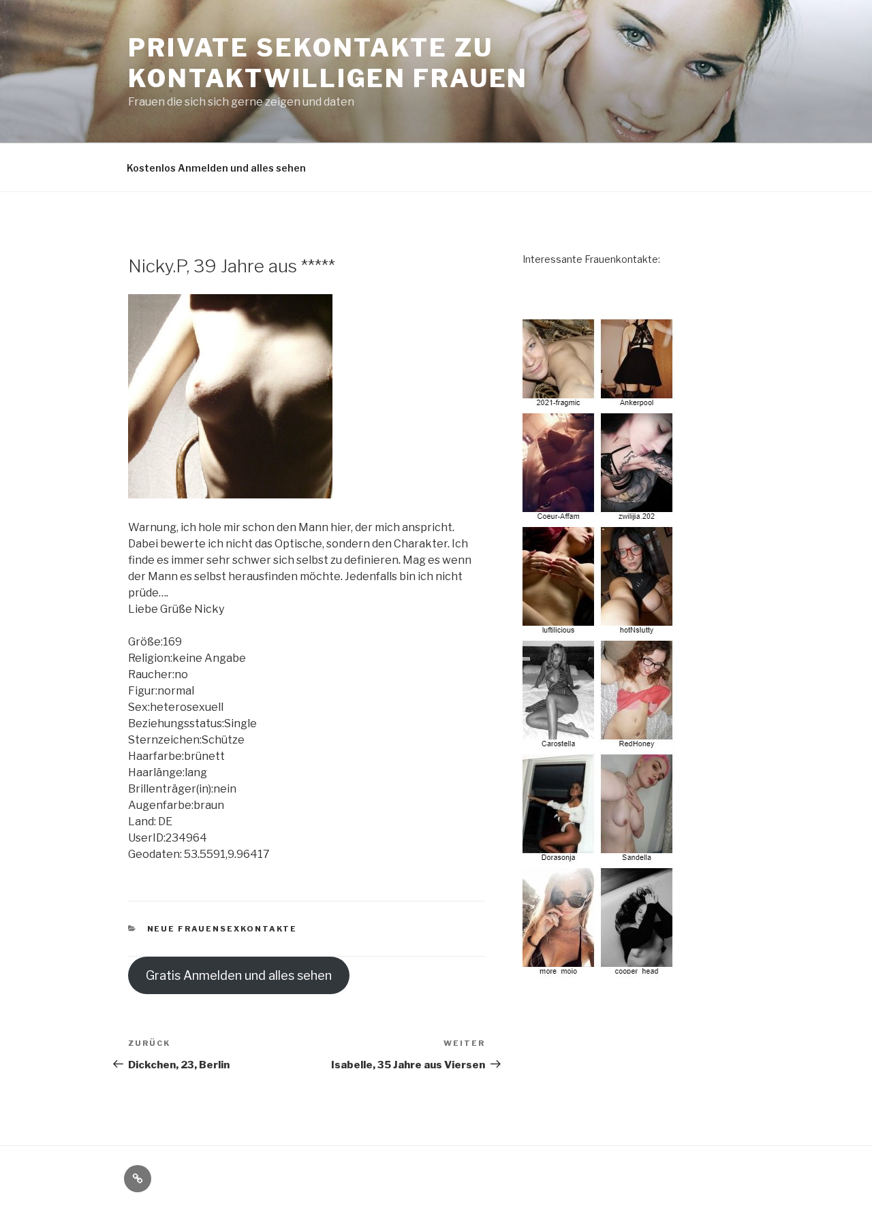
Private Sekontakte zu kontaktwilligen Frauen (328, 63)
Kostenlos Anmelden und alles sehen (216, 168)
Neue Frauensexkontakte (222, 929)
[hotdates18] (599, 648)
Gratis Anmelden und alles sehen (239, 975)
